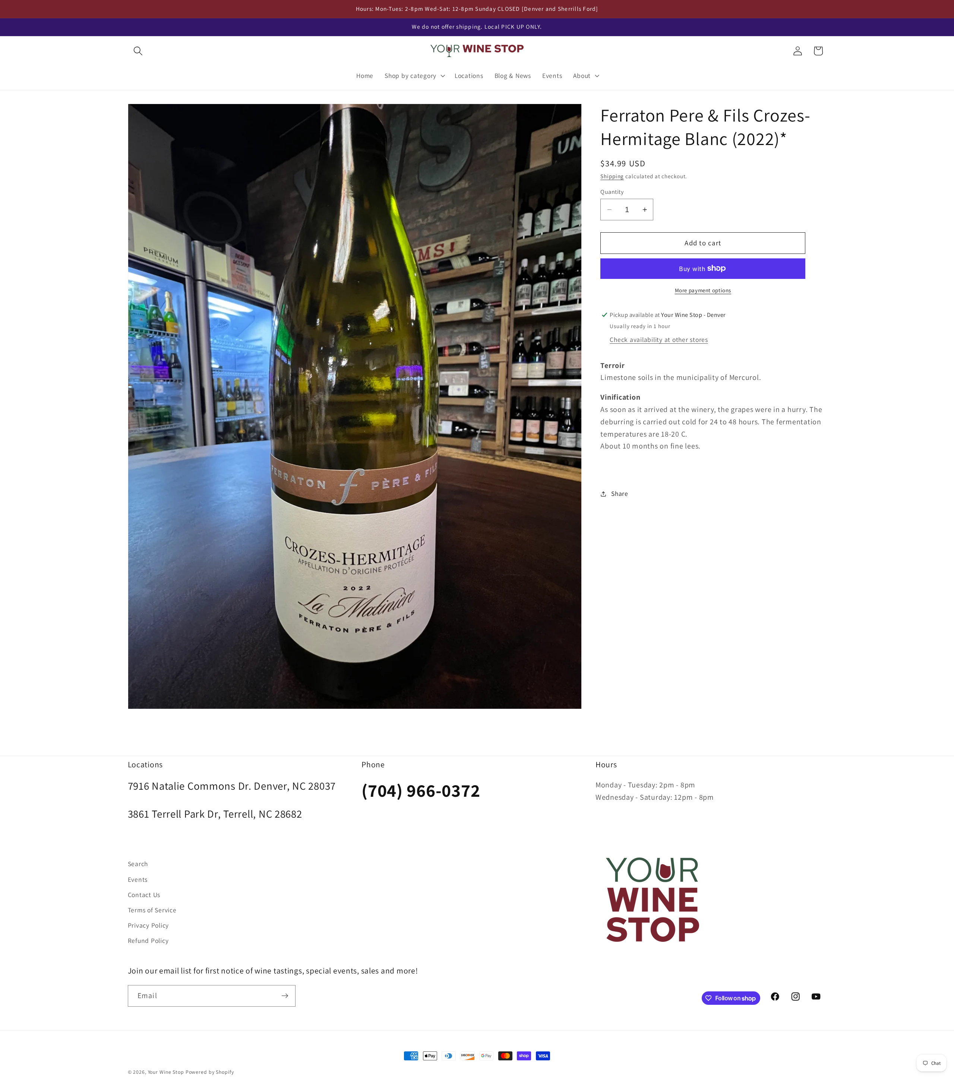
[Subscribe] (285, 996)
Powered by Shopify (210, 1072)
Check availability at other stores (659, 339)
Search (138, 863)
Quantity (611, 191)
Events (138, 879)
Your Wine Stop (167, 1072)
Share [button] (619, 493)
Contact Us (144, 894)
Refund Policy (148, 940)
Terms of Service (152, 910)
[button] (138, 51)
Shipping (612, 175)
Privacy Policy (148, 925)
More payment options (703, 290)
